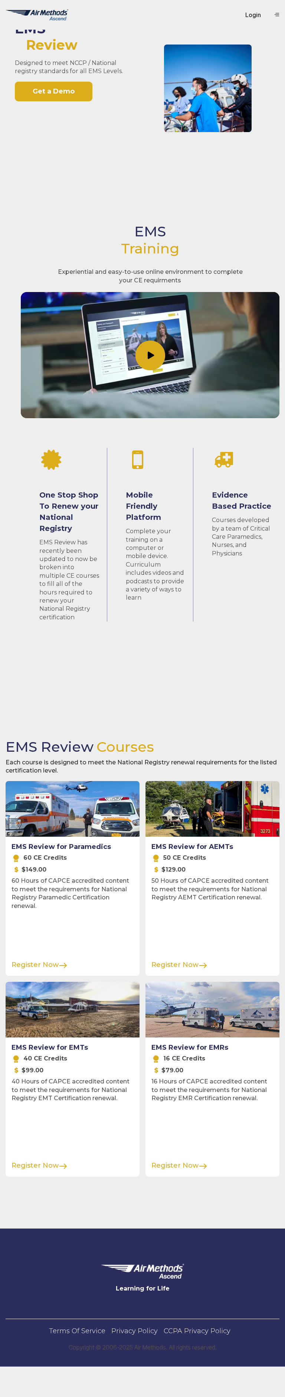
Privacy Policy (134, 1331)
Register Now (35, 965)
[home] (37, 14)
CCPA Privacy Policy (197, 1331)
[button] (276, 15)
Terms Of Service (77, 1331)
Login (253, 15)
